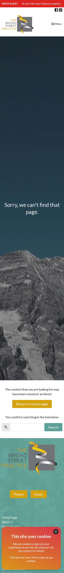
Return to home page (32, 404)
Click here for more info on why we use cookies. (31, 559)
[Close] (56, 531)
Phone (19, 494)
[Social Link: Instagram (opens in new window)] (60, 10)
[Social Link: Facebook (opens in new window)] (56, 10)
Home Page (9, 517)
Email (38, 494)
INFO (5, 522)
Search (53, 427)
